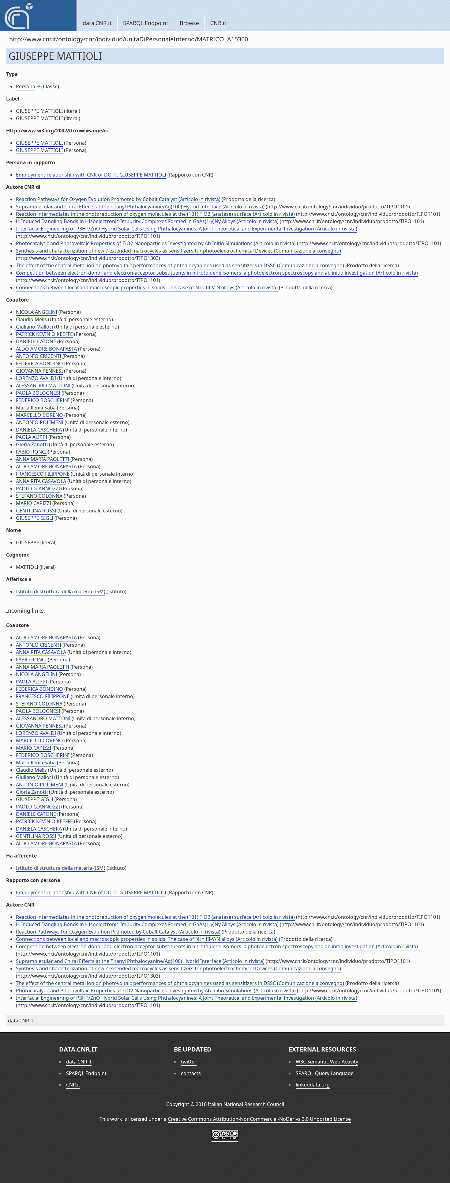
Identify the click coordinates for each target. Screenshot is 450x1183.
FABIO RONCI (31, 451)
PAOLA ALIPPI (31, 437)
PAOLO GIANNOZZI (38, 488)
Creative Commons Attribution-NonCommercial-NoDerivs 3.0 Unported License (259, 1119)
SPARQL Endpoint (145, 23)
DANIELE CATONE (36, 341)
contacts (191, 1073)
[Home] (38, 15)
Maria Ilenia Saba (36, 407)
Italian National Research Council (246, 1104)
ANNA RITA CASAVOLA (41, 481)
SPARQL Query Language (325, 1073)
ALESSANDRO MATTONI (43, 385)
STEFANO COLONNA (39, 496)
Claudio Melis (31, 319)
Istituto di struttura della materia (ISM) (60, 591)
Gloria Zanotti (32, 444)
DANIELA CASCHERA (39, 429)
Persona (25, 86)
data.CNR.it (97, 23)
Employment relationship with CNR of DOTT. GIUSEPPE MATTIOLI (91, 174)
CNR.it (218, 23)
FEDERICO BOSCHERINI (42, 400)
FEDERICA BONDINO (39, 363)
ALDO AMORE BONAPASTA (46, 348)
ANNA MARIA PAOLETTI (42, 459)
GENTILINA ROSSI (36, 510)
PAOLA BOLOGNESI (38, 393)
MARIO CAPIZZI (33, 503)
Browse (189, 23)
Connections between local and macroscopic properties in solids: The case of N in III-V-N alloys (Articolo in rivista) (147, 287)
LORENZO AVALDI (36, 378)
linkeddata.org (313, 1084)
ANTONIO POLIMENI (39, 422)
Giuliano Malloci (34, 326)
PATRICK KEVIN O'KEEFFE (44, 334)
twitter (189, 1061)
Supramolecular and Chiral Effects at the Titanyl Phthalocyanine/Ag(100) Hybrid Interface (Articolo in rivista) (140, 206)
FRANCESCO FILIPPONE (42, 473)
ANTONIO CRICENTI (38, 356)
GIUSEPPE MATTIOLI (39, 142)
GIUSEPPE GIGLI (34, 518)
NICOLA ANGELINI (36, 312)
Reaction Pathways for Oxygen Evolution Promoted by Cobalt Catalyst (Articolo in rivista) (118, 199)
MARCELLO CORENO (39, 415)
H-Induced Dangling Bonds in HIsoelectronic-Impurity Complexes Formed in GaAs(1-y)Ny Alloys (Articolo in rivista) (147, 221)
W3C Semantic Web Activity (327, 1061)
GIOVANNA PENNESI (39, 370)
